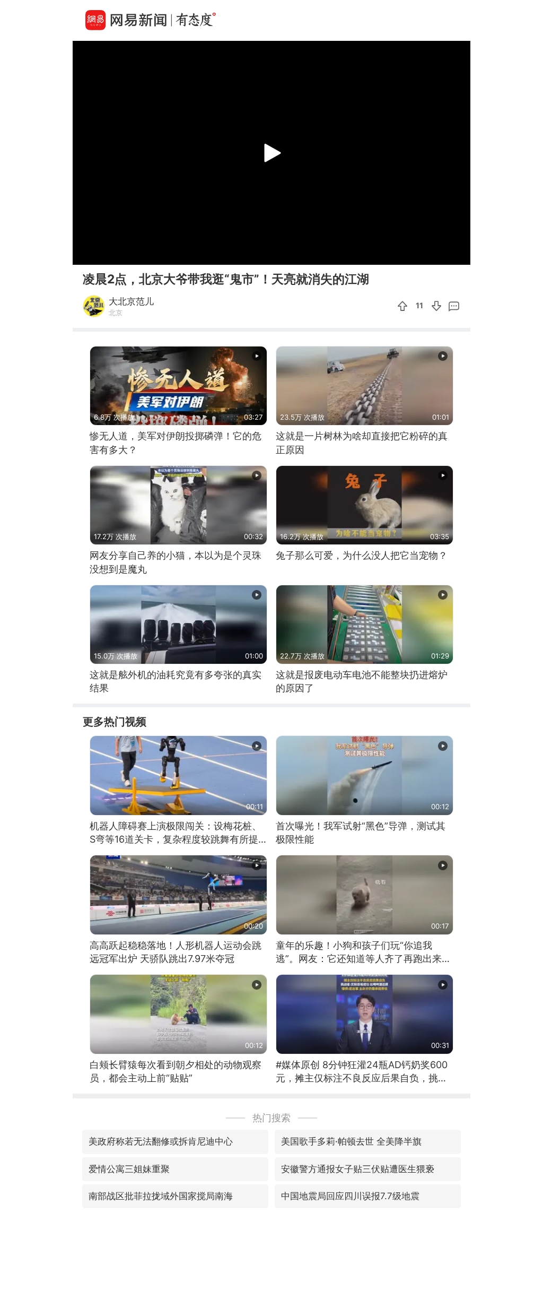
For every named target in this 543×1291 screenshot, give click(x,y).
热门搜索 (271, 1117)
